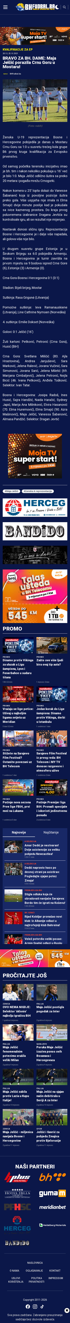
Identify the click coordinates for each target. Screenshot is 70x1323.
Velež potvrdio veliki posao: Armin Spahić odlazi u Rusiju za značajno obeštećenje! (43, 943)
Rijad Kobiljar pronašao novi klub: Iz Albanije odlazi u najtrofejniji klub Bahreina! (43, 921)
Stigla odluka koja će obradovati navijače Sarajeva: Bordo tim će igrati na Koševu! (45, 899)
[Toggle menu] (5, 7)
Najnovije (19, 832)
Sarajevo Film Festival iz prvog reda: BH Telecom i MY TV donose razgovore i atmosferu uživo (51, 762)
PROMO (12, 629)
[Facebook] (28, 1306)
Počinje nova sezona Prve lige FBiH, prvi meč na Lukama (17, 807)
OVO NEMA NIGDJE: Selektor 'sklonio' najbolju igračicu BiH (17, 1011)
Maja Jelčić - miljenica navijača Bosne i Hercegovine (18, 1136)
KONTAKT (54, 1270)
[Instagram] (35, 1306)
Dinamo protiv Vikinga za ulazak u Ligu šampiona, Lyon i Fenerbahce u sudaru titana (18, 669)
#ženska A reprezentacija (38, 491)
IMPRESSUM (55, 1278)
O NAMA (14, 1270)
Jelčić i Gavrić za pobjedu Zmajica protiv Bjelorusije (48, 1136)
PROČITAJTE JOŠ (25, 975)
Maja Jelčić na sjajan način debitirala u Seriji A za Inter (50, 1096)
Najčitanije (51, 832)
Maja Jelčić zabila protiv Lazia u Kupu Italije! (16, 1096)
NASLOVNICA (35, 1262)
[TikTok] (42, 1306)
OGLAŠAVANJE (34, 1270)
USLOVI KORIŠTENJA (15, 1280)
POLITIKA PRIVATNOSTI (36, 1280)
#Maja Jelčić (11, 491)
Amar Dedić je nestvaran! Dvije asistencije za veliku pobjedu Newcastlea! (42, 850)
